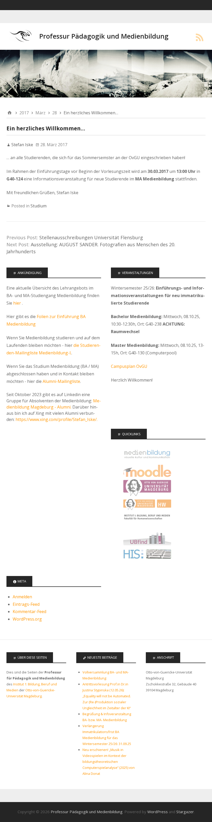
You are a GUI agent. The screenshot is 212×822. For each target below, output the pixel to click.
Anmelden (22, 597)
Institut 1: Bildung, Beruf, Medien (147, 521)
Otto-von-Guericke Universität (147, 487)
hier (17, 303)
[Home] (9, 113)
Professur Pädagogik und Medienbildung (104, 36)
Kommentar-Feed (29, 611)
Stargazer (185, 811)
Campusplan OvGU (129, 366)
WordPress (157, 811)
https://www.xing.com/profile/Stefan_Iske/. (56, 419)
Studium (39, 206)
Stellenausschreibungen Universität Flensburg (91, 237)
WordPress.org (27, 619)
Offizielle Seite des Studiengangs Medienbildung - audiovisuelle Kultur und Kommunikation (147, 454)
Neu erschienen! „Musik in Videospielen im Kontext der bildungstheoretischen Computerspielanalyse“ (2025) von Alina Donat (108, 761)
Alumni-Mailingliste (61, 381)
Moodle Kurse (147, 470)
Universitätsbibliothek (147, 538)
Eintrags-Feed (26, 604)
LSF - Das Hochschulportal (147, 555)
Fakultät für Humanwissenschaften (147, 504)
